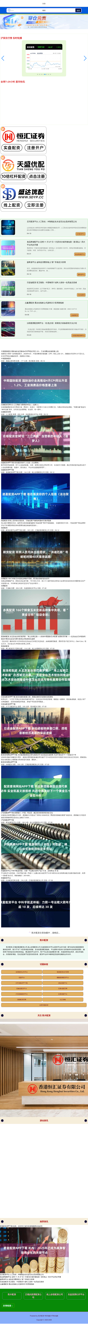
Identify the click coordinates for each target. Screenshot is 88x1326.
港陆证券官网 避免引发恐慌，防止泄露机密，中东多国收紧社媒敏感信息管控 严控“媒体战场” (40, 1155)
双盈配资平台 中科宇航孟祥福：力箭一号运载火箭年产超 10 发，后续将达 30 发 (29, 870)
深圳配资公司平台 (22, 972)
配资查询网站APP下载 (9, 762)
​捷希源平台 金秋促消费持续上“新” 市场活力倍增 (17, 1279)
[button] (2, 58)
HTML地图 (54, 1316)
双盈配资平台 (6, 878)
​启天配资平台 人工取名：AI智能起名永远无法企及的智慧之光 (22, 1274)
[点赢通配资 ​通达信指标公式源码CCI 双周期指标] (8, 308)
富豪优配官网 (62, 988)
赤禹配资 (4, 586)
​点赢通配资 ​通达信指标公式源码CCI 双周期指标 (17, 1284)
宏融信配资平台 (21, 988)
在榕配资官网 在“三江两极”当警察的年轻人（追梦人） (20, 404)
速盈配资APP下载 (7, 470)
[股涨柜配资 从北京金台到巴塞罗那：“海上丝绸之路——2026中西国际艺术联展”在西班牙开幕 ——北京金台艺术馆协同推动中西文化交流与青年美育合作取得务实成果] (35, 672)
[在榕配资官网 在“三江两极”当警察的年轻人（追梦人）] (35, 438)
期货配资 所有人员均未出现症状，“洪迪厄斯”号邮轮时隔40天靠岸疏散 (26, 520)
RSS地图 (48, 1316)
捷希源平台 (81, 274)
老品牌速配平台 (80, 254)
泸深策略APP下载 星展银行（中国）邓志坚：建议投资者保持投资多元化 (27, 813)
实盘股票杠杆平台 (76, 1294)
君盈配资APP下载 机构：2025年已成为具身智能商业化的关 (21, 1226)
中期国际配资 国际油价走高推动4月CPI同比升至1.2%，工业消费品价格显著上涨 (30, 351)
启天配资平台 (80, 234)
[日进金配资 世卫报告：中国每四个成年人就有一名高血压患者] (8, 288)
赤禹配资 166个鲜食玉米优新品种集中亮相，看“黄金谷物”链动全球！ (25, 578)
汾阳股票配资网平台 (78, 335)
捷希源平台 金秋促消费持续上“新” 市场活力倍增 (46, 262)
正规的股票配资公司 (33, 1296)
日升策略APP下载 (22, 983)
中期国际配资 (6, 358)
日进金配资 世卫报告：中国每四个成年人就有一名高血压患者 (52, 282)
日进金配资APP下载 (8, 704)
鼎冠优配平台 (62, 983)
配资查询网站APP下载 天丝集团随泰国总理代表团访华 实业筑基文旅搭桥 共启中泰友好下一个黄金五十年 (38, 755)
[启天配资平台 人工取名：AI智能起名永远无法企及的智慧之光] (8, 227)
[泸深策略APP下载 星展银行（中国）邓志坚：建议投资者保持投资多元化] (35, 846)
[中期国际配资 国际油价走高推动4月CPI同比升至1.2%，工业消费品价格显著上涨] (35, 382)
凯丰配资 (12, 1294)
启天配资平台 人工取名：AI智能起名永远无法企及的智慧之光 (52, 221)
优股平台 (22, 977)
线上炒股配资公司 (55, 1294)
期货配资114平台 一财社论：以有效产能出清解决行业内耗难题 (28, 1179)
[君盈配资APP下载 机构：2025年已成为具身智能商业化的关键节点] (34, 1250)
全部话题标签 (43, 1005)
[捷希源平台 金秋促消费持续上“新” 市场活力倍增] (8, 268)
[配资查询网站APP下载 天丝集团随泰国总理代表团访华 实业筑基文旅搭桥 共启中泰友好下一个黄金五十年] (35, 788)
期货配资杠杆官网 (63, 972)
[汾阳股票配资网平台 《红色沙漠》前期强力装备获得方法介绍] (8, 329)
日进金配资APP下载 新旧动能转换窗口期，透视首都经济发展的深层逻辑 (27, 697)
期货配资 (4, 528)
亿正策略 (63, 999)
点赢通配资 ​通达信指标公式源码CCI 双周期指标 (44, 302)
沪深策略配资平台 (22, 994)
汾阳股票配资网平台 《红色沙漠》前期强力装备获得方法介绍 (52, 323)
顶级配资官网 (21, 999)
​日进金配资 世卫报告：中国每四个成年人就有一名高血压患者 (22, 1281)
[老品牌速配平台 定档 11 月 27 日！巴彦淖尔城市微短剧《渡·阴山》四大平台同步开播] (8, 247)
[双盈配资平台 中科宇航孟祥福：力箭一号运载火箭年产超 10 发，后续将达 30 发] (35, 904)
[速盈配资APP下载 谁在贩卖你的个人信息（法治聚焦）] (35, 496)
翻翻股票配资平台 (63, 977)
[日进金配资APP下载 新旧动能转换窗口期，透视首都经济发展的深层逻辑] (35, 730)
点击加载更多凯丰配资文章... (44, 933)
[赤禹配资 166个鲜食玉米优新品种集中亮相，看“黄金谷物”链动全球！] (35, 612)
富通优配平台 (62, 994)
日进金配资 (81, 295)
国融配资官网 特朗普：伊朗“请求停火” (18, 1137)
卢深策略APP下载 (7, 820)
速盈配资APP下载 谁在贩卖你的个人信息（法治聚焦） (20, 462)
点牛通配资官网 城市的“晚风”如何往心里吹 (20, 1165)
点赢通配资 (74, 315)
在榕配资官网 (6, 412)
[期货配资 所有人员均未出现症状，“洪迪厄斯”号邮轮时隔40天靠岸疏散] (35, 554)
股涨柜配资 (5, 646)
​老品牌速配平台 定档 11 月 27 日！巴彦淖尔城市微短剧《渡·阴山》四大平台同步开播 (30, 1277)
